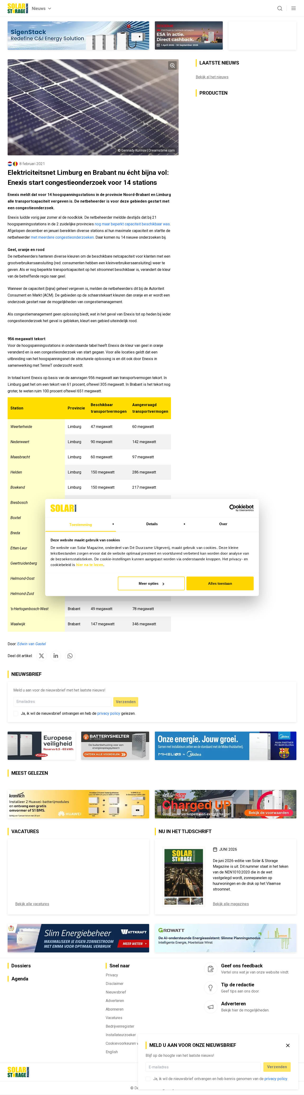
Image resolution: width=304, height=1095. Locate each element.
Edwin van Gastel (31, 644)
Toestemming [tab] (80, 524)
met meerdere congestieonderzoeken (62, 237)
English (112, 1052)
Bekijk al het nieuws (212, 77)
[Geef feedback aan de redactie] (210, 968)
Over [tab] (223, 524)
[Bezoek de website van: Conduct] (42, 746)
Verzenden (277, 1067)
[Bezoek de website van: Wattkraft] (78, 938)
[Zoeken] (280, 8)
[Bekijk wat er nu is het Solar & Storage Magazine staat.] (183, 877)
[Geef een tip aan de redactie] (210, 987)
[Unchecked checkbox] (148, 1078)
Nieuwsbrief (116, 992)
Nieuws (39, 8)
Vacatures (114, 1018)
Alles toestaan (220, 583)
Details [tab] (152, 524)
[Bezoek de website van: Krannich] (78, 804)
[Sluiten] (288, 1045)
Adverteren (115, 1000)
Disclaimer (115, 983)
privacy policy (276, 1078)
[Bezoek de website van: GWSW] (189, 35)
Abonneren (115, 1009)
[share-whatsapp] (70, 656)
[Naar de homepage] (18, 8)
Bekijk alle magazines (231, 904)
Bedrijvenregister (120, 1026)
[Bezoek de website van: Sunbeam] (225, 804)
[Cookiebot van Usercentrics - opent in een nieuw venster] (233, 508)
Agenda (19, 979)
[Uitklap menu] (293, 8)
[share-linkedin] (56, 656)
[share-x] (41, 656)
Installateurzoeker (121, 1035)
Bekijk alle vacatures (32, 904)
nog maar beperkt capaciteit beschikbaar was (132, 224)
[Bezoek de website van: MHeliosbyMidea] (225, 746)
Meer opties (148, 583)
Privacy (112, 975)
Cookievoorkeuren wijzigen (128, 1043)
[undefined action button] (259, 1067)
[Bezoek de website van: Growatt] (225, 938)
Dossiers (21, 966)
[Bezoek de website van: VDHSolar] (78, 35)
